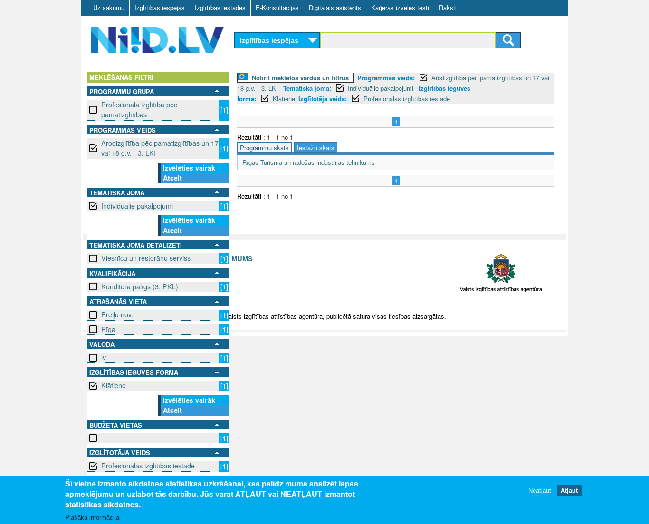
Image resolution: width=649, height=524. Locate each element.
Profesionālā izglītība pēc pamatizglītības (139, 109)
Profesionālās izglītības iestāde (148, 465)
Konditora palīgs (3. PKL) (139, 286)
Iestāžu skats (315, 147)
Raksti (448, 7)
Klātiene (113, 385)
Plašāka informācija (92, 517)
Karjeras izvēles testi (400, 7)
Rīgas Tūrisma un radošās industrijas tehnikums (308, 162)
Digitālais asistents (335, 7)
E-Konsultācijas (277, 7)
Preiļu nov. (117, 314)
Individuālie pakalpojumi (137, 205)
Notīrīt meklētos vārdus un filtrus (300, 77)
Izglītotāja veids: (322, 98)
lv (103, 357)
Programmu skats (264, 147)
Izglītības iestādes (220, 7)
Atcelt (172, 177)
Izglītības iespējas (159, 7)
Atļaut (569, 490)
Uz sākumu (108, 7)
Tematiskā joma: (307, 88)
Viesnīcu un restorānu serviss (146, 258)
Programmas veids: (386, 77)
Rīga (108, 329)
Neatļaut (539, 490)
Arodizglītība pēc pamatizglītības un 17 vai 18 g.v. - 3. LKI (160, 148)
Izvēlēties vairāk (189, 167)
